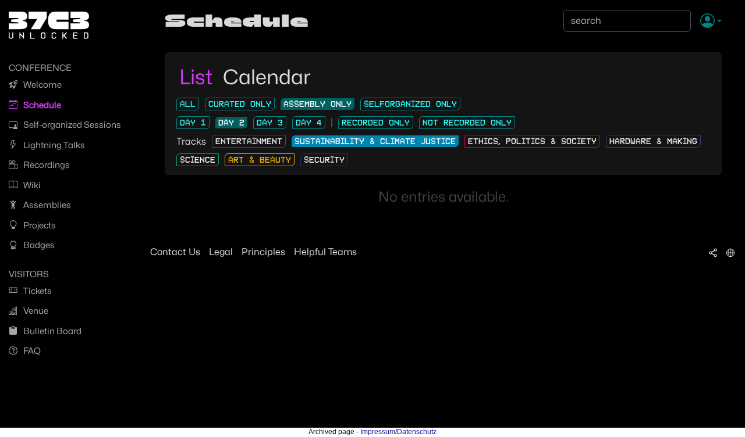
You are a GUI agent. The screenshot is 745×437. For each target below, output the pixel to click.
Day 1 (193, 122)
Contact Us (175, 251)
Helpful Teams (325, 251)
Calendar (267, 77)
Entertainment (248, 141)
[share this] (713, 252)
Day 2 (231, 122)
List (198, 77)
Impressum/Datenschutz (398, 432)
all (188, 104)
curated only (239, 104)
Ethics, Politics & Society (532, 141)
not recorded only (467, 122)
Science (197, 159)
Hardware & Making (653, 141)
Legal (221, 251)
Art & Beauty (259, 159)
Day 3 (270, 122)
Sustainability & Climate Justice (375, 141)
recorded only (376, 122)
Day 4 (309, 122)
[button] (711, 21)
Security (324, 159)
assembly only (317, 104)
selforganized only (410, 104)
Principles (263, 251)
